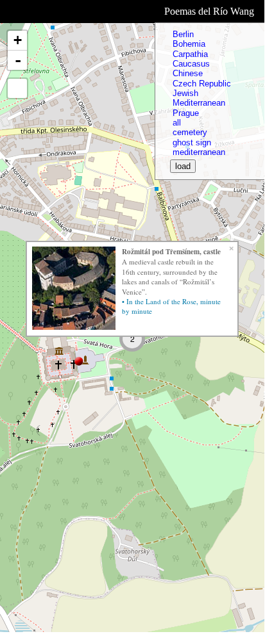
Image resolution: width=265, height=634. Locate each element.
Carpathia (190, 54)
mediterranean (199, 152)
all (177, 122)
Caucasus (191, 64)
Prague (186, 113)
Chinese (188, 73)
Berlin (183, 34)
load (183, 166)
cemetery (190, 132)
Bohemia (189, 44)
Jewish (185, 93)
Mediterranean (199, 103)
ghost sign (192, 142)
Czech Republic (202, 83)
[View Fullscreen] (17, 88)
